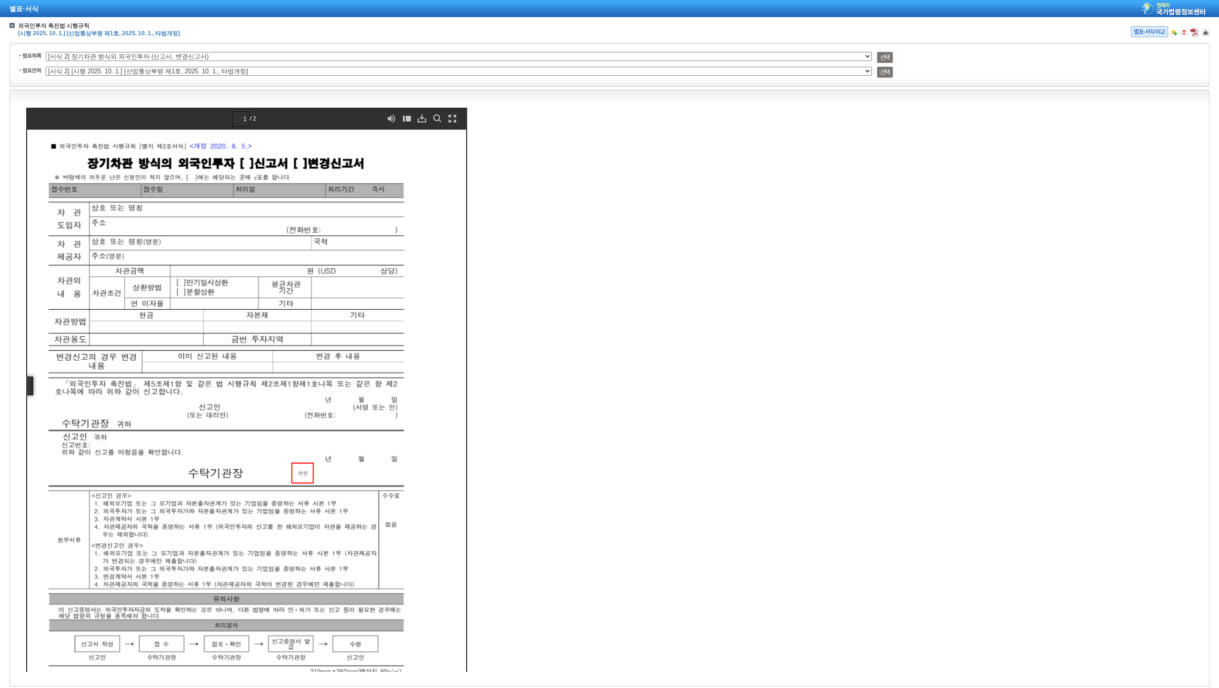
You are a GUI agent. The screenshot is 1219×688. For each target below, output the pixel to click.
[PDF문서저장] (1194, 32)
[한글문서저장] (1184, 32)
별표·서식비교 (1149, 31)
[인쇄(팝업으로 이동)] (1205, 32)
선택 (885, 57)
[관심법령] (1174, 32)
